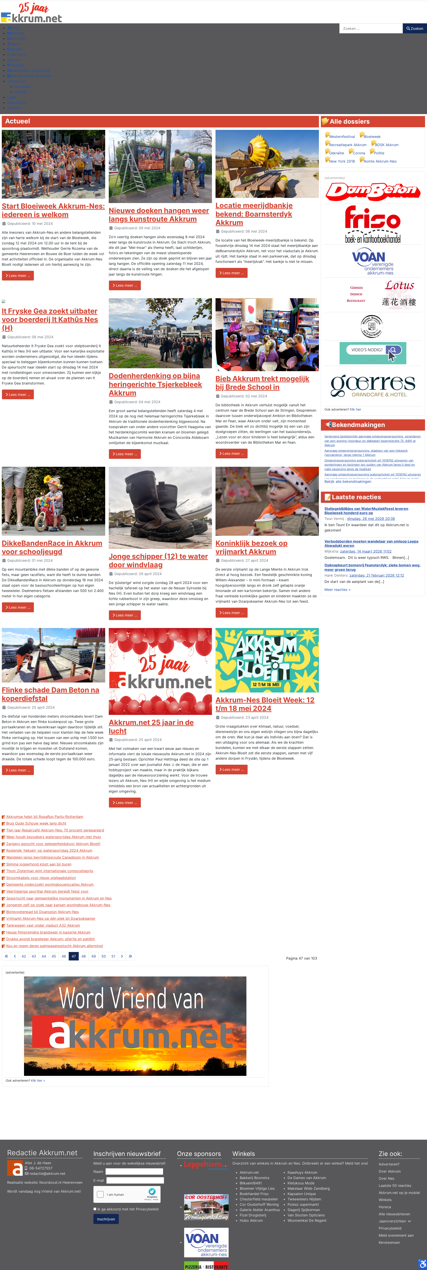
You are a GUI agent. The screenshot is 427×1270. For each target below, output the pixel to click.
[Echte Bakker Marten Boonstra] (372, 326)
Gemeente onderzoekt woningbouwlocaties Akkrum (50, 884)
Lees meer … (19, 275)
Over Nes (386, 1178)
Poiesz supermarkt (303, 1204)
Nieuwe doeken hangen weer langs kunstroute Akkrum (159, 214)
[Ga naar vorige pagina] (15, 956)
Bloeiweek (372, 136)
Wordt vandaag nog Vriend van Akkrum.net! (44, 1191)
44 (44, 956)
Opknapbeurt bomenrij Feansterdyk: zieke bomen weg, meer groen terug (372, 567)
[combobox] (371, 28)
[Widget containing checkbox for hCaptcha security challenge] (127, 1194)
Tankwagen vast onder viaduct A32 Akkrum (43, 925)
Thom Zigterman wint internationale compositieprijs (49, 871)
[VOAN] (373, 260)
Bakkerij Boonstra (254, 1177)
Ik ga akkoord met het (127, 1209)
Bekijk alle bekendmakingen (347, 481)
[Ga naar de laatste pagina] (130, 956)
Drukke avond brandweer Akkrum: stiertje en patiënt (50, 939)
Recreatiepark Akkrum (348, 145)
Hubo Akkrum (251, 1220)
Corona (359, 153)
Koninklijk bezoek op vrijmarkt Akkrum (252, 547)
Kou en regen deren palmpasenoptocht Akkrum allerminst (54, 946)
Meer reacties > (337, 589)
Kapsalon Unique (302, 1194)
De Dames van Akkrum (307, 1177)
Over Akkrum (390, 1171)
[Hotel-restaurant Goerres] (372, 386)
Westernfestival (342, 136)
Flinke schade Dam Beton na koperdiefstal (50, 694)
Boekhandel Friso (254, 1194)
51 (113, 956)
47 (74, 956)
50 (103, 956)
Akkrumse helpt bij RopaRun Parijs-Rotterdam (44, 816)
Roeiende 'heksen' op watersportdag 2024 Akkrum (49, 850)
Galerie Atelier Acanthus (260, 1210)
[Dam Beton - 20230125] (372, 191)
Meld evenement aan (396, 1235)
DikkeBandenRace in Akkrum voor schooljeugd (52, 547)
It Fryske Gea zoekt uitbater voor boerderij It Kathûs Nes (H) (50, 319)
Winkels (385, 1200)
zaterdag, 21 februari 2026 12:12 (376, 575)
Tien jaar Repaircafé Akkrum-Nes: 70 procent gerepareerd (55, 830)
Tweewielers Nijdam (304, 1199)
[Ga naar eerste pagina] (6, 956)
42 (24, 956)
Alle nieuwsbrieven (394, 1214)
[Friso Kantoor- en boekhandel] (372, 224)
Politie (379, 153)
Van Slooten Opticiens (306, 1215)
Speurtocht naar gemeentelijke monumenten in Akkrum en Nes (59, 898)
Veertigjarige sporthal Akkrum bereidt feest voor (47, 891)
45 (54, 956)
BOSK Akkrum (387, 145)
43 (34, 956)
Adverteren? (389, 1164)
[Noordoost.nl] (373, 352)
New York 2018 (342, 161)
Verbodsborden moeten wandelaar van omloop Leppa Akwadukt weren (371, 543)
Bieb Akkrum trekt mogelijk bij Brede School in (262, 382)
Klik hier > (38, 1080)
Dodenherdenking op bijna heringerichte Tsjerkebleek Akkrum (155, 384)
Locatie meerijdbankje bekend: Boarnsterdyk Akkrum (254, 214)
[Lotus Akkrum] (372, 294)
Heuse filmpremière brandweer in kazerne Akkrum (48, 932)
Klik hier (355, 409)
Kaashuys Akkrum (302, 1172)
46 (64, 956)
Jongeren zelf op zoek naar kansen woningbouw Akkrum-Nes (58, 905)
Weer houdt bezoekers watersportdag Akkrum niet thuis (53, 837)
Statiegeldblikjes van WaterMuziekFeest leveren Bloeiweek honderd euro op (366, 510)
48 (83, 956)
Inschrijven (106, 1219)
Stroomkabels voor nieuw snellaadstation (41, 878)
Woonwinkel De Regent (307, 1220)
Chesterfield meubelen (259, 1199)
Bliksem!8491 (251, 1183)
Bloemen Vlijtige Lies (257, 1188)
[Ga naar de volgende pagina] (122, 956)
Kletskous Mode (301, 1183)
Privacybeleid (147, 1209)
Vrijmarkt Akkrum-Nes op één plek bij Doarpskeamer (50, 918)
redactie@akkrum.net (47, 1173)
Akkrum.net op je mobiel (399, 1192)
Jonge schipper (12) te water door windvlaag (158, 560)
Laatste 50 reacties (395, 1185)
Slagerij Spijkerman (304, 1210)
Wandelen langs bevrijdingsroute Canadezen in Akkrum (52, 857)
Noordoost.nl (50, 1182)
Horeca (385, 1207)
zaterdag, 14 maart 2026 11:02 (366, 551)
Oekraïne (336, 153)
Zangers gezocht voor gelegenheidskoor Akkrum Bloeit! (53, 843)
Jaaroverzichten (392, 1221)
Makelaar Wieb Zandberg (309, 1188)
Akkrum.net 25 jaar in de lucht (151, 726)
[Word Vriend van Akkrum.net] (135, 1026)
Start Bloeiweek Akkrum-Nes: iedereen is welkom (53, 210)
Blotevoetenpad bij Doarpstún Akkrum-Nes (42, 912)
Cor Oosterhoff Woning (259, 1204)
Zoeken (417, 28)
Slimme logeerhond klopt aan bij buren (38, 864)
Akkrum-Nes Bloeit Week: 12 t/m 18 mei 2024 (265, 704)
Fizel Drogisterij (253, 1215)
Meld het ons (356, 1163)
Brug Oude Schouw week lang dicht (36, 823)
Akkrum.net (249, 1172)
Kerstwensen (389, 1242)
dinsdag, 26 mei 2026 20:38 (371, 518)
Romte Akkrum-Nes (380, 161)
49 (93, 956)
